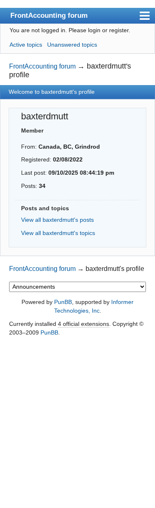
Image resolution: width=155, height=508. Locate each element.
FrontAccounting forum (49, 15)
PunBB (63, 302)
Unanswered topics (72, 44)
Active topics (26, 44)
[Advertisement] (77, 422)
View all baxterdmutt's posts (57, 219)
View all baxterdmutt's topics (58, 233)
